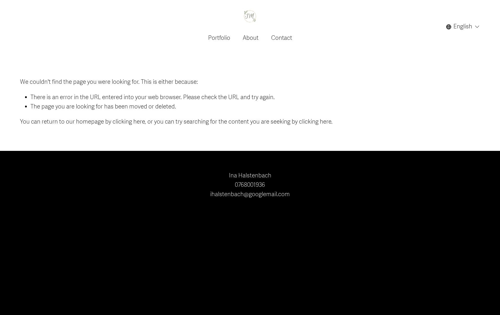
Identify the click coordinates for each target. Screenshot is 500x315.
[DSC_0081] (425, 183)
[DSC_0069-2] (377, 207)
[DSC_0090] (377, 183)
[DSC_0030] (401, 207)
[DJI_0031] (449, 231)
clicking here (129, 121)
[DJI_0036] (425, 231)
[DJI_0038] (401, 231)
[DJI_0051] (449, 207)
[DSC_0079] (449, 183)
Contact (281, 38)
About (251, 38)
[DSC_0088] (401, 183)
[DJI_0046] (377, 231)
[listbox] (463, 27)
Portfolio (219, 38)
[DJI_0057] (425, 207)
